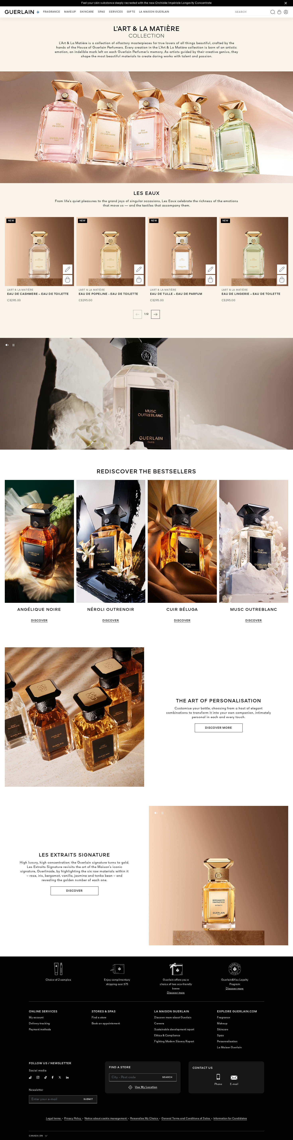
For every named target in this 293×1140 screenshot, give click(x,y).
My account (36, 1017)
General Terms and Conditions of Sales (185, 1118)
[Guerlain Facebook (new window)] (53, 1078)
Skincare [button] (87, 12)
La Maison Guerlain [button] (154, 12)
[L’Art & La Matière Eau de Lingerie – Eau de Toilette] (253, 251)
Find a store (99, 1017)
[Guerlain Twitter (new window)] (59, 1078)
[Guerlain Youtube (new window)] (30, 1078)
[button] (286, 3)
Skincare (222, 1029)
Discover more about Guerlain (172, 1017)
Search (167, 1077)
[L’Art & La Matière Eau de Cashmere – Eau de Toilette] (39, 251)
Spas (220, 1035)
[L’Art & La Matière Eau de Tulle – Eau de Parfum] (182, 251)
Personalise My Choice (144, 1118)
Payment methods (40, 1029)
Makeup (222, 1023)
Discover (39, 620)
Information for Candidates (230, 1118)
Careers (159, 1023)
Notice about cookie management (106, 1118)
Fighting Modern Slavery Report (174, 1041)
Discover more (218, 727)
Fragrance (223, 1017)
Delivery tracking (39, 1023)
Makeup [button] (70, 12)
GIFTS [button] (131, 12)
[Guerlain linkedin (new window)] (67, 1078)
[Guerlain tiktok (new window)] (45, 1078)
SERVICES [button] (116, 12)
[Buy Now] (67, 279)
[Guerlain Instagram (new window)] (37, 1078)
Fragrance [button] (51, 12)
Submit (88, 1099)
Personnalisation (227, 1041)
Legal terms (53, 1118)
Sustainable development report (174, 1029)
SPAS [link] (101, 12)
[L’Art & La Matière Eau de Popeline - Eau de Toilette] (111, 251)
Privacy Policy (72, 1118)
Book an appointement (106, 1023)
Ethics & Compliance (167, 1035)
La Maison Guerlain (229, 1047)
